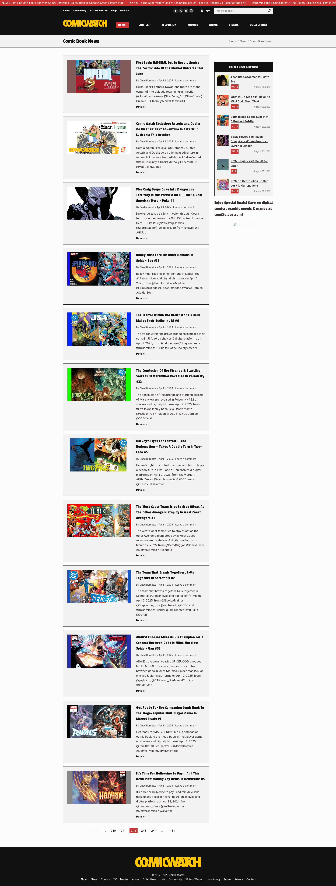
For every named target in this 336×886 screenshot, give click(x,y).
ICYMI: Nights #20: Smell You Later (249, 163)
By (146, 80)
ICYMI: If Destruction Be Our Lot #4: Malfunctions (249, 183)
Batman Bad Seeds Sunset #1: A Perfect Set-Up (250, 119)
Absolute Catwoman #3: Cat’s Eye (250, 79)
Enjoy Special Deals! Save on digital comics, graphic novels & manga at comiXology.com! (243, 208)
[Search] (269, 11)
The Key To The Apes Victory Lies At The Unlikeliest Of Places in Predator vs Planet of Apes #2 (136, 3)
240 (113, 830)
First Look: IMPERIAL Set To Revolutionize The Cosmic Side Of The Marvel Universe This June (169, 68)
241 (123, 830)
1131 (171, 830)
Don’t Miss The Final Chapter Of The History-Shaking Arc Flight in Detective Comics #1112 (256, 3)
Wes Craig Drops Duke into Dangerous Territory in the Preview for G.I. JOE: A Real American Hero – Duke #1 (169, 195)
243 (143, 830)
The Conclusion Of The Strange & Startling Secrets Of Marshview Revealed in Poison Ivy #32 (170, 376)
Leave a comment (185, 80)
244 (153, 830)
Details (140, 106)
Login (207, 10)
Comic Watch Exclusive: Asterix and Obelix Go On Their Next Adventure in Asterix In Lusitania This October (168, 129)
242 (133, 830)
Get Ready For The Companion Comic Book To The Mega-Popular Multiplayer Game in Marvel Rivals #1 (170, 713)
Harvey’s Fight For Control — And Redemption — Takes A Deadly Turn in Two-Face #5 (169, 446)
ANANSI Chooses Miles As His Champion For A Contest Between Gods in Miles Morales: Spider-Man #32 (169, 643)
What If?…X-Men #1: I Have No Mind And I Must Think (250, 99)
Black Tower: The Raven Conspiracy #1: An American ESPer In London (249, 141)
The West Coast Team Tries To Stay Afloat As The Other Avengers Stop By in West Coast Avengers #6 (170, 512)
